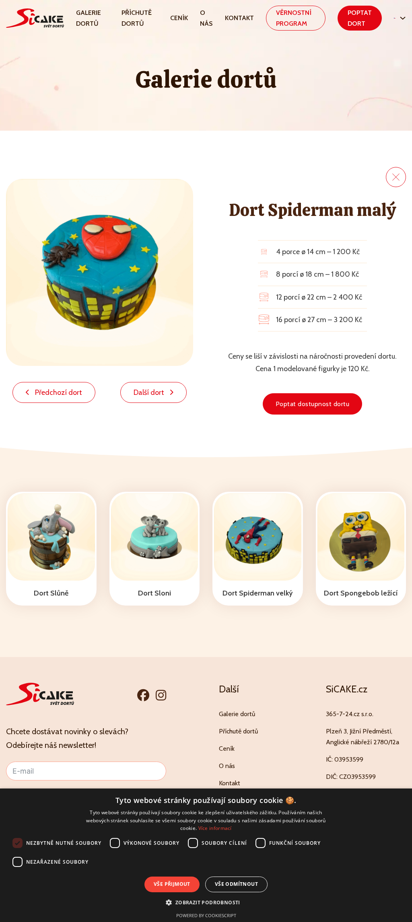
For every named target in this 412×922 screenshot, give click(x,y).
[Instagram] (161, 695)
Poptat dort (360, 18)
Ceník (179, 18)
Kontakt (239, 18)
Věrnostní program (293, 18)
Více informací (215, 828)
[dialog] (206, 855)
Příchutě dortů (137, 18)
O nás (206, 18)
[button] (206, 902)
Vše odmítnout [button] (236, 884)
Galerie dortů (88, 18)
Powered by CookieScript (206, 915)
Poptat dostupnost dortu (313, 404)
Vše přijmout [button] (172, 884)
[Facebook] (143, 695)
